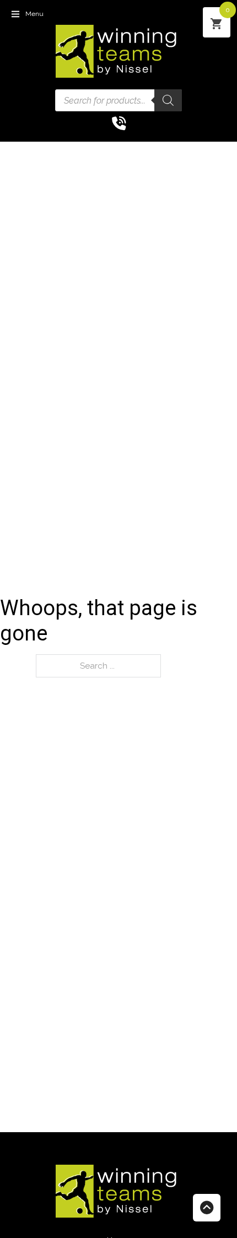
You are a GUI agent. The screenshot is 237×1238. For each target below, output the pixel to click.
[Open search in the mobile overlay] (118, 100)
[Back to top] (206, 1207)
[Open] (15, 13)
